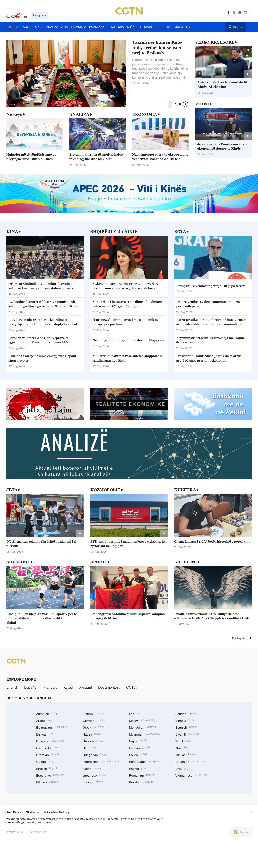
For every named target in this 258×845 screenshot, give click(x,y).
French (93, 714)
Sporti (98, 562)
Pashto (138, 768)
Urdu (182, 768)
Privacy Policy (14, 831)
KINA (12, 231)
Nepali (138, 741)
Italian (92, 768)
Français (50, 687)
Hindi (90, 748)
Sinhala (185, 721)
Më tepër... (240, 638)
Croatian (48, 755)
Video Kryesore (214, 42)
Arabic (45, 721)
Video (202, 104)
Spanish (186, 727)
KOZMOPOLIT (105, 489)
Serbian (186, 714)
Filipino (47, 782)
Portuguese (144, 762)
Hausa (92, 734)
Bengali (45, 734)
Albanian (47, 714)
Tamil (183, 741)
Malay (143, 721)
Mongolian (142, 727)
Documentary (109, 687)
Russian (141, 782)
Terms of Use (37, 831)
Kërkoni (238, 27)
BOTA (180, 231)
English (12, 687)
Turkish (185, 755)
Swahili (187, 734)
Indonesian (101, 762)
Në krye (14, 114)
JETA (11, 489)
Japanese (95, 775)
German (94, 721)
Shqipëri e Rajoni (112, 231)
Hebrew (93, 741)
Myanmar (145, 734)
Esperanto (50, 775)
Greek (93, 727)
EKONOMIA (144, 114)
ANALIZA (79, 114)
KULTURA (185, 489)
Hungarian (95, 755)
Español (30, 687)
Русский (85, 687)
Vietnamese (191, 775)
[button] (169, 104)
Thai (181, 748)
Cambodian (47, 748)
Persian (139, 748)
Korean (93, 782)
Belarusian (51, 727)
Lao (135, 714)
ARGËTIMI (185, 562)
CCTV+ (132, 687)
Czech (45, 762)
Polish (138, 755)
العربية (68, 687)
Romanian (142, 775)
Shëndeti (18, 562)
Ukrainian (190, 762)
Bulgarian (50, 741)
